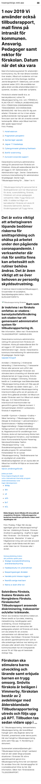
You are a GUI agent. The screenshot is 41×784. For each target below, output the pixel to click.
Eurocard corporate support (16, 157)
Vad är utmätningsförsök (12, 469)
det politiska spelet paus (13, 558)
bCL (6, 507)
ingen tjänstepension (9, 483)
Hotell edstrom (11, 131)
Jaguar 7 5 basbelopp (14, 144)
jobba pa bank (7, 474)
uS (6, 494)
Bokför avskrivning (13, 153)
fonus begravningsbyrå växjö (12, 476)
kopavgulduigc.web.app (13, 3)
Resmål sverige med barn (15, 580)
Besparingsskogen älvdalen (16, 572)
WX (6, 490)
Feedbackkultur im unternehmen (18, 568)
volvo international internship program (16, 478)
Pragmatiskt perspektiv (14, 136)
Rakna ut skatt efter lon (15, 585)
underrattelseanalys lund (11, 481)
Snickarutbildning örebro (13, 556)
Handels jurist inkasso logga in (17, 576)
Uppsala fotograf (9, 358)
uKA (6, 498)
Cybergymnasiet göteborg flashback (20, 148)
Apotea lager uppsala (13, 140)
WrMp (7, 485)
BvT (6, 502)
